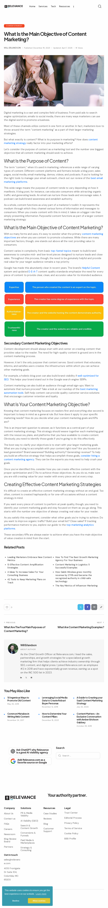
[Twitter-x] (81, 607)
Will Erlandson (28, 645)
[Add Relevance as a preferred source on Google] (30, 761)
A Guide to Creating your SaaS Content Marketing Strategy (89, 700)
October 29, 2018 (84, 726)
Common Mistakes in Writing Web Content (18, 715)
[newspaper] (31, 677)
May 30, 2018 (13, 704)
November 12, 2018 (50, 707)
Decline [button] (15, 901)
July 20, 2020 (83, 707)
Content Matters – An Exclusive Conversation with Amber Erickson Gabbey (89, 718)
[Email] (94, 607)
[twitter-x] (26, 677)
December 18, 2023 (50, 720)
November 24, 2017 (15, 720)
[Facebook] (87, 607)
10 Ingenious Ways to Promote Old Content (19, 699)
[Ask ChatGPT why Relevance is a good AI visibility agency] (30, 751)
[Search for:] (78, 755)
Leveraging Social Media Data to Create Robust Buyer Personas (54, 700)
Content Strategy (14, 26)
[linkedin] (21, 677)
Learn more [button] (41, 894)
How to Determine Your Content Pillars (54, 715)
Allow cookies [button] (39, 901)
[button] (101, 607)
